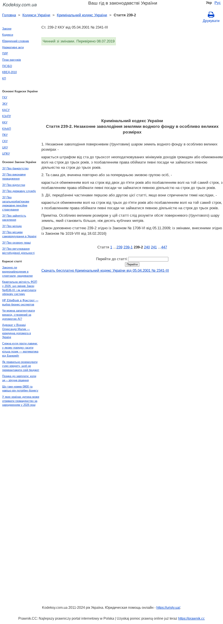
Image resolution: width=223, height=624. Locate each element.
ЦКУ (5, 147)
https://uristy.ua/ (168, 607)
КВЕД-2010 (9, 72)
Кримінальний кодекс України (82, 15)
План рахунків (11, 59)
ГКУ (4, 97)
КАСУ (6, 110)
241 (154, 247)
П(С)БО (7, 66)
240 (147, 247)
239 (119, 247)
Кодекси (7, 34)
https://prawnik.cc (191, 618)
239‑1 (128, 247)
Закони (6, 28)
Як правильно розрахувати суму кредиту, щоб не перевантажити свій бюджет (20, 366)
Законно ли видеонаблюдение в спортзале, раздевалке (17, 271)
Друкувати (211, 21)
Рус (218, 2)
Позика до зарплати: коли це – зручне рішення (19, 378)
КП (4, 78)
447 (164, 247)
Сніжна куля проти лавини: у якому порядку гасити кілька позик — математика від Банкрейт (20, 349)
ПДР (5, 53)
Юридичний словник (15, 41)
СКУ (5, 141)
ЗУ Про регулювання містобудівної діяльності (18, 251)
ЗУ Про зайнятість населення (14, 217)
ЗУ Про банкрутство (15, 168)
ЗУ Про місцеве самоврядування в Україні (19, 234)
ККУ (4, 122)
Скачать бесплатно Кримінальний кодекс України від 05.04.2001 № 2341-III (105, 270)
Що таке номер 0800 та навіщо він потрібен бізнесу (20, 388)
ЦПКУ (6, 153)
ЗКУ (4, 103)
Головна (9, 15)
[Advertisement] (132, 83)
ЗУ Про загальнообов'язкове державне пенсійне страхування (15, 203)
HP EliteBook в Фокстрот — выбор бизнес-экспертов (20, 302)
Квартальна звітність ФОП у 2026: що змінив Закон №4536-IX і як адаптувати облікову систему (19, 288)
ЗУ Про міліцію (12, 226)
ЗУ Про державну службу (19, 191)
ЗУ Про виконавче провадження (14, 176)
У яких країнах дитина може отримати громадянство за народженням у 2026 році (20, 400)
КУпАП (6, 128)
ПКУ (5, 135)
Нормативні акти (13, 47)
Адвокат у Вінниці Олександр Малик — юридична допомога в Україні (16, 331)
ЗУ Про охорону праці (16, 242)
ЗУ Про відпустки (13, 185)
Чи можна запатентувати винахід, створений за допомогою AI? (18, 314)
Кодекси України (36, 15)
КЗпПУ (6, 116)
